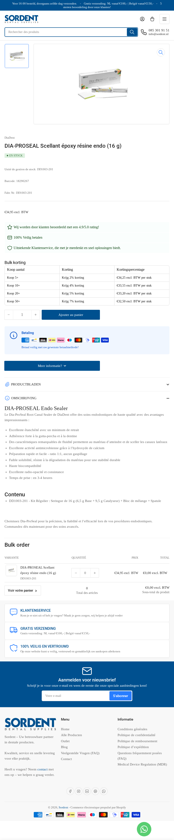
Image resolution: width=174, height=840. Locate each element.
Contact (66, 759)
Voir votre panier (20, 590)
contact (42, 769)
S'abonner (120, 696)
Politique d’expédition (133, 747)
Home (65, 729)
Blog (64, 747)
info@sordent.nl (159, 34)
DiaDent (10, 137)
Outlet (65, 741)
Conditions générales (132, 729)
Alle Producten (71, 735)
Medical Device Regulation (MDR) (142, 764)
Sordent (63, 807)
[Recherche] (132, 32)
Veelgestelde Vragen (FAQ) (80, 753)
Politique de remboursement (137, 741)
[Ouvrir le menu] (164, 19)
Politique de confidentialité (136, 735)
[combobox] (71, 32)
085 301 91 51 (159, 30)
